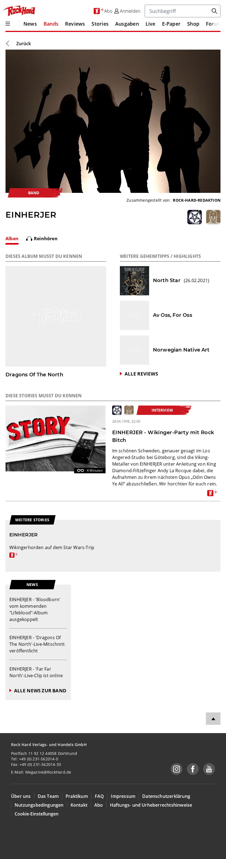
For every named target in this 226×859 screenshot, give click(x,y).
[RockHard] (18, 11)
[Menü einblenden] (7, 23)
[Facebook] (193, 769)
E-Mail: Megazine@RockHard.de (41, 772)
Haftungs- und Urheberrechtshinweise (151, 805)
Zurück (23, 43)
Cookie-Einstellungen (36, 814)
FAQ (99, 796)
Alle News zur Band (40, 690)
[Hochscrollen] (213, 718)
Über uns (21, 796)
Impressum (123, 796)
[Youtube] (209, 769)
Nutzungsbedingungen (39, 805)
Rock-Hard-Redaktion (196, 200)
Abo (98, 805)
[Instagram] (176, 769)
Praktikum (77, 796)
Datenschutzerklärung (166, 796)
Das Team (48, 796)
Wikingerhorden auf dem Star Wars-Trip (51, 550)
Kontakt (79, 805)
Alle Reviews (141, 374)
